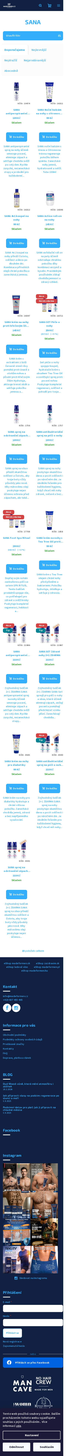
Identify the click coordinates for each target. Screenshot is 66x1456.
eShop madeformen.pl (47, 967)
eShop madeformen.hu (34, 971)
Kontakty (8, 1049)
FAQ (5, 1053)
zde (18, 1426)
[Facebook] (7, 1008)
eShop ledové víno (17, 967)
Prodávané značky (13, 1044)
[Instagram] (16, 1008)
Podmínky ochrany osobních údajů (22, 1039)
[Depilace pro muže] (43, 1383)
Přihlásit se (12, 1333)
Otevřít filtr (13, 36)
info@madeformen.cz (15, 996)
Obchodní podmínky (14, 1035)
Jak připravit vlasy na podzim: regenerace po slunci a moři (31, 1096)
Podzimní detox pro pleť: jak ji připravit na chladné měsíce (29, 1108)
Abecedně (11, 71)
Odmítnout (16, 1447)
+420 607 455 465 (13, 1000)
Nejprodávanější (35, 60)
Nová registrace (12, 1342)
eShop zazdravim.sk (47, 963)
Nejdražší (10, 60)
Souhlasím (47, 1447)
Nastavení (31, 1435)
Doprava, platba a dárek (17, 1058)
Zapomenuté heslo (14, 1346)
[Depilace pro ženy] (22, 1404)
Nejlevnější (39, 50)
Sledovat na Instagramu (33, 1278)
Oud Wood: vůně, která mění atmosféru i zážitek (28, 1085)
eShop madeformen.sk (17, 963)
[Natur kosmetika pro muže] (22, 1383)
